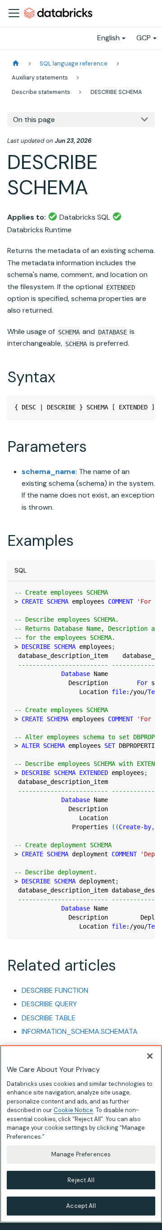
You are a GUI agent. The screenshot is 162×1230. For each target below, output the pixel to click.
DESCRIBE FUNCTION (55, 990)
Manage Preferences (81, 1154)
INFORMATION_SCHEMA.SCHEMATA (80, 1031)
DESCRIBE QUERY (49, 1004)
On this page (34, 119)
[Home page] (15, 63)
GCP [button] (143, 37)
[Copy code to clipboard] (143, 407)
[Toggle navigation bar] (14, 13)
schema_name (49, 471)
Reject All (81, 1180)
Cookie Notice (73, 1110)
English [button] (108, 37)
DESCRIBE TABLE (49, 1018)
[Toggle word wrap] (127, 407)
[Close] (150, 1056)
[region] (81, 1134)
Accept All (80, 1206)
